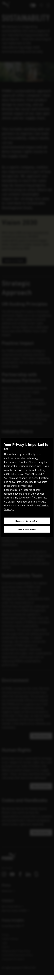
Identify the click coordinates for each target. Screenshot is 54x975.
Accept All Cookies (27, 529)
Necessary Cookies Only (26, 521)
